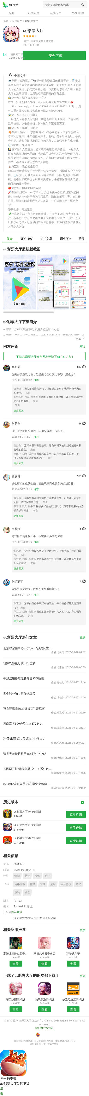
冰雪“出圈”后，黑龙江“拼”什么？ (24, 738)
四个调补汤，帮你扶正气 (19, 693)
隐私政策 (16, 912)
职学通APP (73, 953)
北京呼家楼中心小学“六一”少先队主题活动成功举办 (28, 648)
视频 (81, 238)
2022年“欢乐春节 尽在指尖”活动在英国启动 (28, 784)
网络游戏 (19, 884)
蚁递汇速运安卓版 (73, 999)
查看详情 (76, 814)
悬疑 (27, 876)
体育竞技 (65, 884)
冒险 (43, 884)
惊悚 (17, 876)
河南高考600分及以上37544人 (23, 723)
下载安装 (48, 41)
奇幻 (78, 884)
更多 (83, 346)
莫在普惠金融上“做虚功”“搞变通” (24, 708)
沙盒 (27, 892)
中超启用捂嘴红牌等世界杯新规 (23, 678)
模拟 (32, 884)
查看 (16, 963)
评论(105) (27, 238)
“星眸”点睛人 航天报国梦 (19, 663)
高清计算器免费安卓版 (15, 953)
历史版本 (66, 238)
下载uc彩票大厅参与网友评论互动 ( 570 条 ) (44, 356)
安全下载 (56, 55)
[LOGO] (10, 4)
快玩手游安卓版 (44, 999)
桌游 (53, 884)
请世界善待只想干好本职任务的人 (25, 753)
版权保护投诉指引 (44, 1028)
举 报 (1, 1091)
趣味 (17, 892)
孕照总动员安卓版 (44, 953)
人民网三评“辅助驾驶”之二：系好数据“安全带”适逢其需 (28, 769)
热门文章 (46, 238)
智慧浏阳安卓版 (15, 999)
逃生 (47, 876)
